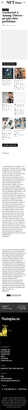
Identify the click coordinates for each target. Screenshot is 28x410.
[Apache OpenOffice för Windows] (7, 123)
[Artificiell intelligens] (7, 73)
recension (14, 295)
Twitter (22, 389)
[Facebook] (2, 389)
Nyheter (5, 9)
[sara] (3, 25)
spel (19, 295)
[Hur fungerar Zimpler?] (7, 97)
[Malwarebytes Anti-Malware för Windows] (20, 97)
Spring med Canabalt (7, 308)
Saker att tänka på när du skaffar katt (20, 85)
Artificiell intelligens (7, 83)
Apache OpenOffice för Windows (7, 134)
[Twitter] (15, 389)
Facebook (9, 389)
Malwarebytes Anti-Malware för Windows (20, 110)
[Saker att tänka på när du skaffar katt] (20, 73)
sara (8, 25)
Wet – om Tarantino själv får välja (21, 308)
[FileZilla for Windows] (20, 123)
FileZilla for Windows (20, 133)
